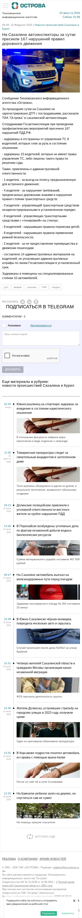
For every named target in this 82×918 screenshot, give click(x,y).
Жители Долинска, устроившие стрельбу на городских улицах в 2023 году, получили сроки (47, 713)
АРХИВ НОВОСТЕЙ (52, 858)
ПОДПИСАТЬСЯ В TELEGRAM (40, 306)
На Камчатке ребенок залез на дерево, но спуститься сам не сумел (46, 795)
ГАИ (44, 287)
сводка (56, 287)
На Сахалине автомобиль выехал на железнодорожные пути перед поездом (44, 577)
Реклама (9, 858)
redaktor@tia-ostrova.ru (66, 867)
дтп (6, 287)
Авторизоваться (40, 325)
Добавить (13, 369)
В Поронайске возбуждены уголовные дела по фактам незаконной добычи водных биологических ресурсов (47, 530)
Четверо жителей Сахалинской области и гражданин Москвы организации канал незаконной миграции (46, 668)
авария (18, 287)
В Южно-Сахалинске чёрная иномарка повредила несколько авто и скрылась (44, 621)
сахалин (31, 287)
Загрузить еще (44, 836)
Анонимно (14, 325)
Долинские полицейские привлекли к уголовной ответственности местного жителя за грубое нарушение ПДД (43, 510)
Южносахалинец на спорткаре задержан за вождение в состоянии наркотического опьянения (47, 409)
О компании (28, 858)
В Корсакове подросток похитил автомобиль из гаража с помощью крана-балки (48, 755)
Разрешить (48, 913)
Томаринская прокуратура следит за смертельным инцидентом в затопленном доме (46, 457)
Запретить (68, 913)
